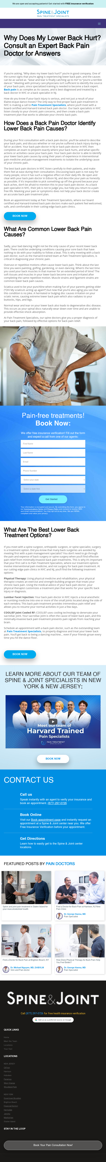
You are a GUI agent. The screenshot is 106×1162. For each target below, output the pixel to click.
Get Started (51, 499)
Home (6, 1037)
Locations (8, 1045)
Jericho (7, 1114)
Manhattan (8, 1118)
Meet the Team (10, 1041)
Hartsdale (8, 1110)
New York (8, 1095)
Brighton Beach (10, 1102)
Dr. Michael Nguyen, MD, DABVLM (27, 967)
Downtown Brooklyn (12, 1098)
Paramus (8, 1079)
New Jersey (9, 1064)
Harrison (7, 1072)
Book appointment (42, 819)
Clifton (7, 1068)
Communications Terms (33, 509)
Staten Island (9, 1122)
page (57, 819)
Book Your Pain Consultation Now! (53, 1145)
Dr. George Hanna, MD (75, 914)
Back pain (10, 89)
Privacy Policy (53, 509)
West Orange (9, 1083)
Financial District (11, 1106)
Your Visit (8, 1049)
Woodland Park (10, 1087)
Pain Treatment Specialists (49, 105)
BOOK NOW (20, 216)
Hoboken (8, 1075)
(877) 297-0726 (57, 803)
